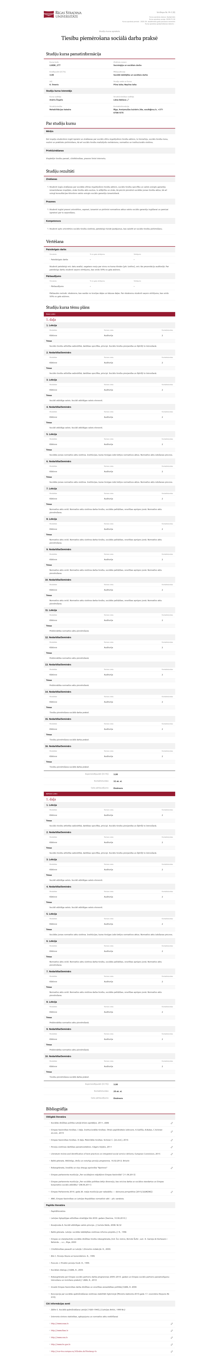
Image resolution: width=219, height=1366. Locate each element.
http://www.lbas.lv (59, 1331)
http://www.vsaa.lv (60, 1324)
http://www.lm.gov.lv (60, 1345)
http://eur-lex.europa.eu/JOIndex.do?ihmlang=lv (74, 1352)
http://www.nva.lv (59, 1338)
